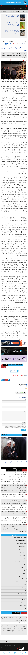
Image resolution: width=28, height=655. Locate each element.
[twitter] (2, 380)
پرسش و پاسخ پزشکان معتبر (20, 537)
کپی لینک (3, 367)
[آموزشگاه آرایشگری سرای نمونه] (14, 358)
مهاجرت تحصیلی (23, 576)
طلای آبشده (24, 603)
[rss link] (9, 641)
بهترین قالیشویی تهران (21, 594)
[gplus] (6, 380)
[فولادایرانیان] (14, 343)
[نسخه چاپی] (1, 44)
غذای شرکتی (24, 564)
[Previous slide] (6, 434)
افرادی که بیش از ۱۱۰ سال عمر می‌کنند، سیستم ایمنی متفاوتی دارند (11, 16)
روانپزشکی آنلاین (23, 606)
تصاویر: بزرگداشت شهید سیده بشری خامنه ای (16, 462)
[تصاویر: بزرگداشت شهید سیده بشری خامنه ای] (13, 448)
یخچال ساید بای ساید (22, 543)
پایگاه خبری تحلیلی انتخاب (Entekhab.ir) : (18, 60)
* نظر (25, 410)
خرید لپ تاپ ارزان (22, 549)
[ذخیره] (6, 44)
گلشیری (21, 375)
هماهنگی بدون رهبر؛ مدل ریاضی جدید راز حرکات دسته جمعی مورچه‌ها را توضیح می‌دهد (11, 24)
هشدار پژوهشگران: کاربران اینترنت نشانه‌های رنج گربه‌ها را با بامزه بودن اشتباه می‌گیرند (12, 32)
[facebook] (4, 380)
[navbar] (26, 6)
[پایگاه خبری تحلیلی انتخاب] (25, 2)
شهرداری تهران (16, 375)
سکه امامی (24, 597)
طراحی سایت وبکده (22, 588)
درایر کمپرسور (24, 567)
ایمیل (25, 405)
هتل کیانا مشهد (23, 552)
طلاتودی (25, 573)
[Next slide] (2, 434)
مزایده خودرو (24, 591)
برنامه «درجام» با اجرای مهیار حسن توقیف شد (17, 615)
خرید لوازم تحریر (23, 546)
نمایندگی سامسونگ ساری (21, 561)
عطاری (25, 558)
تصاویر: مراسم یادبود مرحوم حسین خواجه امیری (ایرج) (15, 636)
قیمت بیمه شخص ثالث (21, 582)
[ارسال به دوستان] (3, 44)
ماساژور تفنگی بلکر (23, 555)
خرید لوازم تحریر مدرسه (21, 540)
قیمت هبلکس (23, 579)
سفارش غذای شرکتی (22, 585)
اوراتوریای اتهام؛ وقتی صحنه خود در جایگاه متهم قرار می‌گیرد (15, 623)
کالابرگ (25, 570)
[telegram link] (7, 641)
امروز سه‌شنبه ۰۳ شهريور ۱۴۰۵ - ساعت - (18, 6)
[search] (1, 6)
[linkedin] (9, 380)
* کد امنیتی (23, 422)
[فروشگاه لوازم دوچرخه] (14, 351)
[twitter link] (4, 641)
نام (25, 399)
